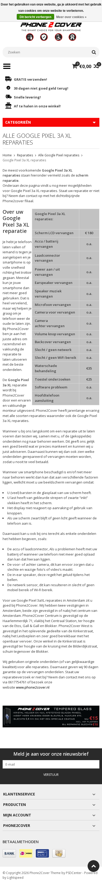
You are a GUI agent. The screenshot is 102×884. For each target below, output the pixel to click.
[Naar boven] (93, 866)
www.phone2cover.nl (32, 687)
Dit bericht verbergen (35, 17)
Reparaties (25, 155)
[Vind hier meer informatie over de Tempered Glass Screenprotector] (51, 716)
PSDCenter (74, 873)
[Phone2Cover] (51, 31)
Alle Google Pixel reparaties (58, 155)
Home (7, 155)
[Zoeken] (93, 52)
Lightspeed (15, 877)
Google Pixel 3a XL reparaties (24, 160)
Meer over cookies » (71, 17)
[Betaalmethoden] (9, 853)
